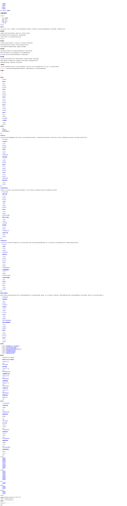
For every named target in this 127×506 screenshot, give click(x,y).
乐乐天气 (4, 337)
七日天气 (4, 314)
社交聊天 (4, 368)
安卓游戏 (4, 5)
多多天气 (4, 89)
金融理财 (4, 467)
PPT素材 (3, 492)
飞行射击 (4, 474)
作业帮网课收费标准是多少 (11, 351)
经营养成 (4, 476)
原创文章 (4, 488)
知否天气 (4, 112)
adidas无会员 (4, 422)
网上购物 (4, 466)
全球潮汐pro (4, 306)
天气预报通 (4, 120)
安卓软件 (4, 4)
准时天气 (4, 104)
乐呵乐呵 (4, 149)
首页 (1, 10)
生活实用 (8, 10)
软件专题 (4, 482)
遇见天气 (4, 209)
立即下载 (2, 24)
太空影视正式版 (5, 405)
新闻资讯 (4, 7)
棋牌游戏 (4, 479)
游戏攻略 (4, 486)
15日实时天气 (4, 141)
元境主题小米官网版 (6, 277)
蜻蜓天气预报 (4, 180)
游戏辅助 (4, 478)
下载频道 (4, 3)
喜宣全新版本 (4, 366)
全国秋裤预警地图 (5, 269)
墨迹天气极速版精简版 (6, 322)
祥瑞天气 (4, 164)
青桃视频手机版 (5, 440)
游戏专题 (4, 483)
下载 (3, 363)
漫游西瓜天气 (4, 254)
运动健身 (4, 465)
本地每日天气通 (5, 232)
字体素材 (4, 493)
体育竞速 (4, 477)
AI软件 (3, 468)
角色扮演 (4, 471)
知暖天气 (4, 330)
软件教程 (4, 487)
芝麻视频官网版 (5, 380)
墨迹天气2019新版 (5, 217)
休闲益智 (4, 475)
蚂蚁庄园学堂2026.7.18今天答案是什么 (13, 345)
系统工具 (4, 464)
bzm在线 (3, 201)
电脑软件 (4, 8)
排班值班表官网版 (5, 449)
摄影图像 (4, 281)
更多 (1, 133)
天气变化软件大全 (3, 240)
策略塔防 (4, 473)
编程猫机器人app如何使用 (10, 352)
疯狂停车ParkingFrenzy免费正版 (8, 359)
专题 (3, 6)
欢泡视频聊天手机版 (6, 373)
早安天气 (4, 172)
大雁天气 (4, 246)
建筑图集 (4, 491)
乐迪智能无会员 (5, 431)
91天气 (3, 285)
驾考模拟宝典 (4, 299)
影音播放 (4, 397)
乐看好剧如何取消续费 (10, 353)
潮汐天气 (4, 81)
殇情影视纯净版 (5, 414)
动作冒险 (4, 472)
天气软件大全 (2, 135)
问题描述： (2, 500)
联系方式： (2, 501)
